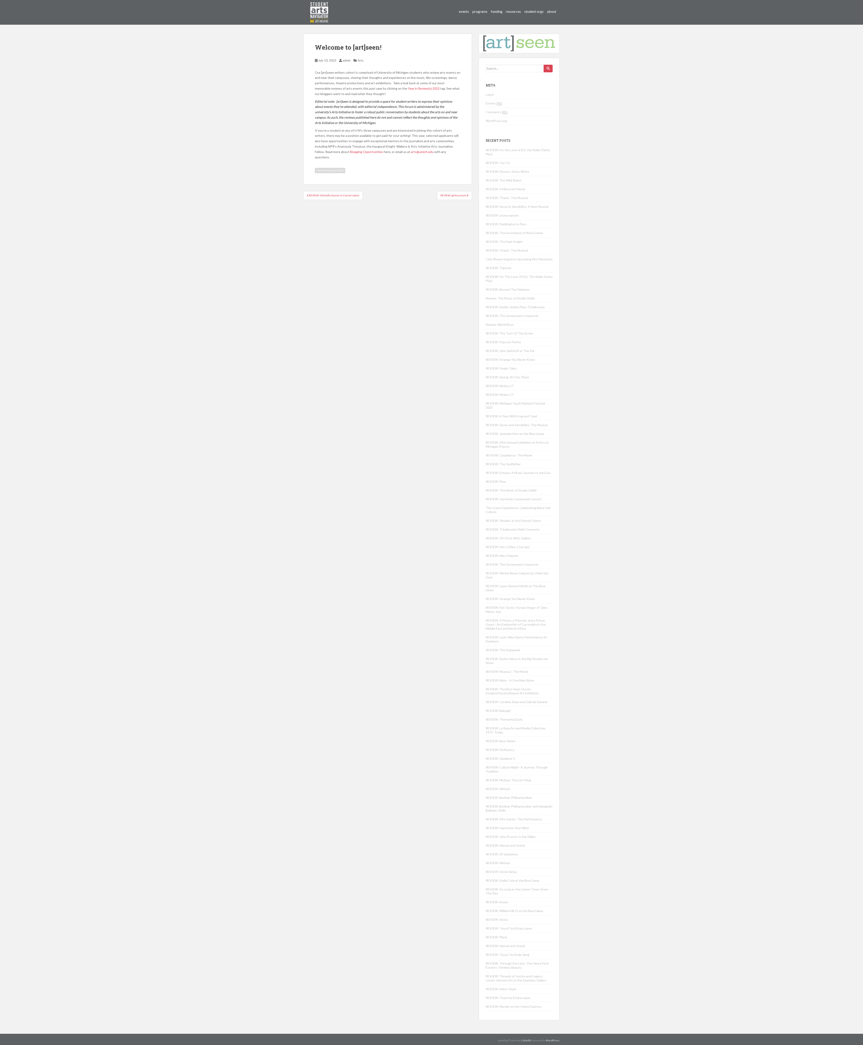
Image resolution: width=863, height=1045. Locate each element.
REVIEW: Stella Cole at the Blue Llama (512, 880)
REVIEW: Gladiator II (500, 758)
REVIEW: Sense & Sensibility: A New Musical (517, 206)
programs (479, 11)
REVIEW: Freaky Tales (501, 368)
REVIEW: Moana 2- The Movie (507, 671)
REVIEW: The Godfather (503, 464)
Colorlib (526, 1040)
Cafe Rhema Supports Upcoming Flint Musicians (519, 259)
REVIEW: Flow (496, 481)
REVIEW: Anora (497, 902)
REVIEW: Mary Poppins (502, 556)
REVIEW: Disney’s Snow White (507, 171)
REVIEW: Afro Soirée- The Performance (514, 819)
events (464, 11)
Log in (490, 94)
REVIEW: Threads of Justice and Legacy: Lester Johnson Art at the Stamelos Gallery (516, 978)
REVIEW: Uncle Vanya (501, 872)
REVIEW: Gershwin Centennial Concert (514, 499)
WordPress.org (496, 121)
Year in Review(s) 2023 (424, 88)
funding (497, 11)
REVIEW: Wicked (498, 789)
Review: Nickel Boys (500, 324)
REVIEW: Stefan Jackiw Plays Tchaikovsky (515, 307)
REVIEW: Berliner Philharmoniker (509, 797)
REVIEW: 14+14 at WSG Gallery (508, 538)
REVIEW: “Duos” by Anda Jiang (507, 954)
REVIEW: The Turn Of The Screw (509, 333)
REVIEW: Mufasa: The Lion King (508, 780)
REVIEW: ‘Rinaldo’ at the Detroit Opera (513, 520)
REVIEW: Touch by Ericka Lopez (508, 998)
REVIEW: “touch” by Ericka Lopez (509, 928)
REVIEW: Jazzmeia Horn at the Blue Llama (515, 434)
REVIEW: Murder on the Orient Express (514, 1006)
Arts (360, 60)
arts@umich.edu (422, 152)
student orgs (534, 11)
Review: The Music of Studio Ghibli (510, 298)
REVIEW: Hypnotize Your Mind (507, 828)
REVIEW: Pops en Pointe (503, 342)
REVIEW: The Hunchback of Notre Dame (514, 233)
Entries (494, 103)
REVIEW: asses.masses (502, 215)
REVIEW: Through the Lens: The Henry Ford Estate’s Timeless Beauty (517, 965)
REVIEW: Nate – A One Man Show (510, 680)
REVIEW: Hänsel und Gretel (505, 845)
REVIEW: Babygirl (498, 711)
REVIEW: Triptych (498, 268)
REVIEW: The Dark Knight (504, 242)
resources (513, 11)
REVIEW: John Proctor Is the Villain (511, 837)
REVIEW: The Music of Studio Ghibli (511, 490)
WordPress (553, 1040)
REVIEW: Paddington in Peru (506, 224)
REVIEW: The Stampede (503, 650)
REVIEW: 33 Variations (502, 854)
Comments (496, 112)
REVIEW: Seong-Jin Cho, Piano (507, 377)
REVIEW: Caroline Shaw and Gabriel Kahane (516, 702)
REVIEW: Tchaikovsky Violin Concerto (512, 529)
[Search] (548, 68)
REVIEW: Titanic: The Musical (507, 198)
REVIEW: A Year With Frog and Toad (511, 416)
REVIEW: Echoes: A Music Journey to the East (518, 473)
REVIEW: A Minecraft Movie (505, 189)
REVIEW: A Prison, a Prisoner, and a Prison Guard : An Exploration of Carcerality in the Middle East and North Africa (516, 624)
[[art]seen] (319, 7)
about (551, 11)
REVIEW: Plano (496, 937)
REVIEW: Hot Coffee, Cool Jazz (507, 547)
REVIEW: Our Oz (498, 163)
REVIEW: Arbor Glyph (501, 989)
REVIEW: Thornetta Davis (504, 719)
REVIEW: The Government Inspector (512, 316)
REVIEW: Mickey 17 (500, 386)
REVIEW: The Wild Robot (504, 180)
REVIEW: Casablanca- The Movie (509, 455)
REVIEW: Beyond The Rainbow (507, 289)
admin (347, 60)
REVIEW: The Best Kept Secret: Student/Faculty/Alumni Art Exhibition (512, 691)
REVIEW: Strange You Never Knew (510, 359)
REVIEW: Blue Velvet (501, 741)
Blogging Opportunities (366, 152)
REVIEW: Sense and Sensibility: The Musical (517, 425)
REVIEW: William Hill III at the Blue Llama (514, 911)
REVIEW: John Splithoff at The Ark (510, 351)
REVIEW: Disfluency (500, 750)
